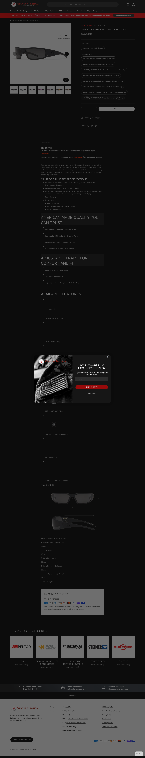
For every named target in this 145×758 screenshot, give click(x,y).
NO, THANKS (91, 393)
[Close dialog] (109, 357)
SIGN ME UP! (92, 387)
